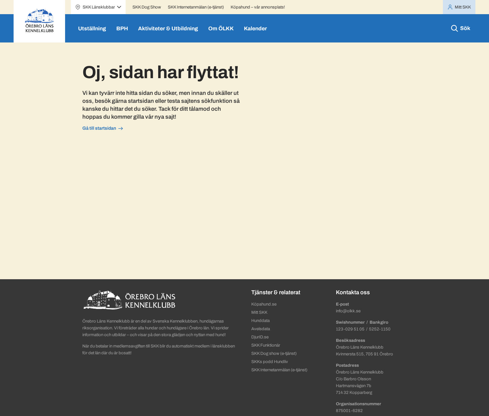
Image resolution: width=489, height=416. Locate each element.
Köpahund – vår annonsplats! (258, 7)
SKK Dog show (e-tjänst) (274, 353)
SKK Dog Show (146, 7)
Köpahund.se (263, 304)
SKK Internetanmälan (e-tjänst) (196, 7)
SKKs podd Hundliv (269, 361)
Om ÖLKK (221, 28)
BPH (122, 28)
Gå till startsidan (99, 128)
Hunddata (260, 320)
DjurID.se (260, 337)
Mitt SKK (259, 312)
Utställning (92, 28)
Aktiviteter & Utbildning (168, 28)
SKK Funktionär (265, 345)
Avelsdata (260, 329)
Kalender (255, 28)
